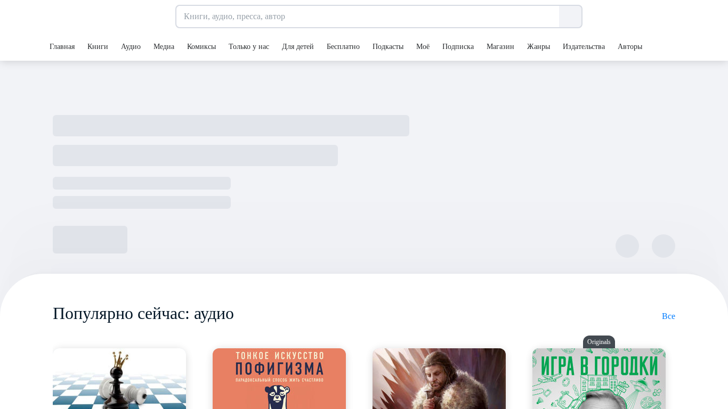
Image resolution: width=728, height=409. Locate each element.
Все (668, 316)
